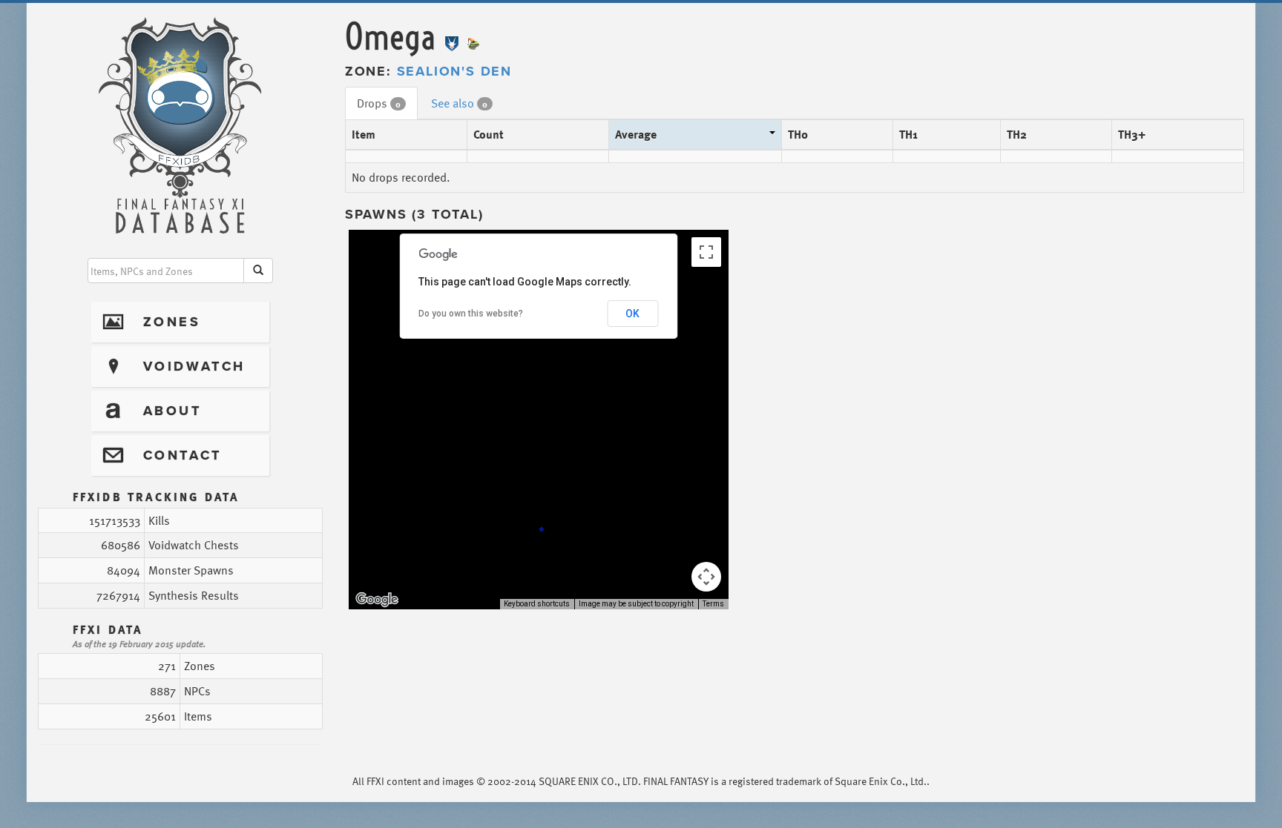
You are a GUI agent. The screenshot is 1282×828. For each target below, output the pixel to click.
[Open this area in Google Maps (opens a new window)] (376, 599)
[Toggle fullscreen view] (706, 252)
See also (459, 103)
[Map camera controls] (706, 577)
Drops (379, 103)
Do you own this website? (470, 313)
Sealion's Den (454, 71)
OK (632, 313)
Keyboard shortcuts (537, 604)
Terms (713, 604)
